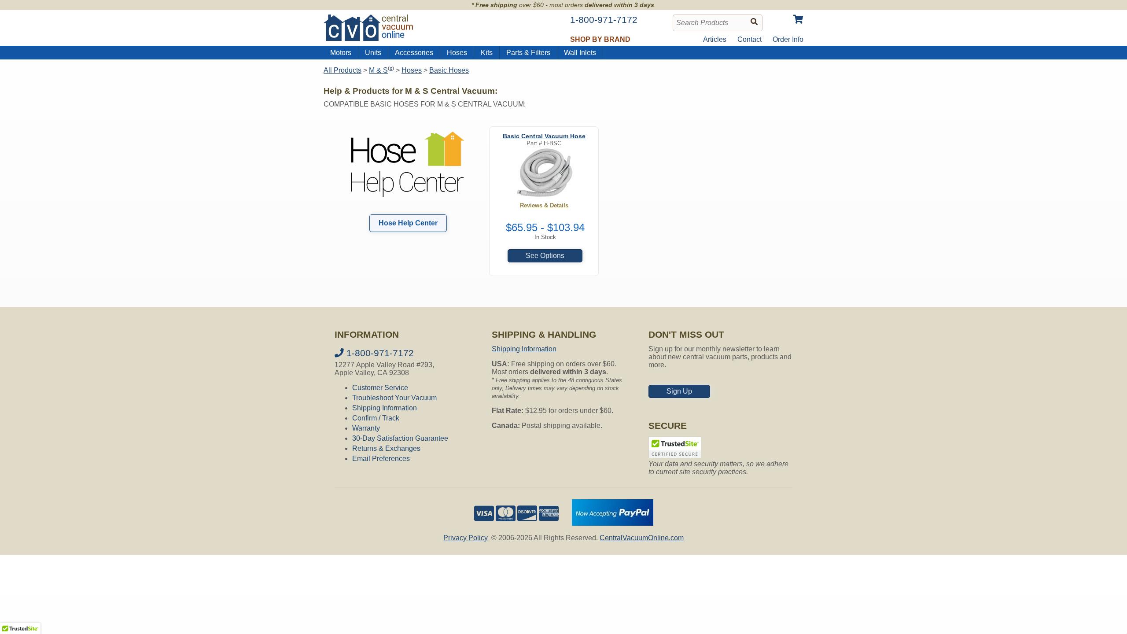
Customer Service (380, 387)
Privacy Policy (465, 538)
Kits (487, 52)
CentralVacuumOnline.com (642, 538)
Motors (340, 52)
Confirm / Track (375, 418)
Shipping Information (384, 408)
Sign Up (679, 391)
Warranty (366, 428)
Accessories (414, 52)
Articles (714, 39)
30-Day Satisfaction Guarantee (400, 438)
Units (373, 52)
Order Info (788, 39)
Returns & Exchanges (386, 448)
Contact (749, 39)
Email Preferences (381, 458)
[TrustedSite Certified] (674, 447)
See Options (545, 255)
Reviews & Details (544, 205)
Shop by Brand (600, 39)
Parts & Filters (528, 52)
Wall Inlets (580, 52)
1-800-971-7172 (379, 353)
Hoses (457, 52)
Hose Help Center (408, 223)
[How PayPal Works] (612, 523)
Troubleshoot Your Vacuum (394, 398)
